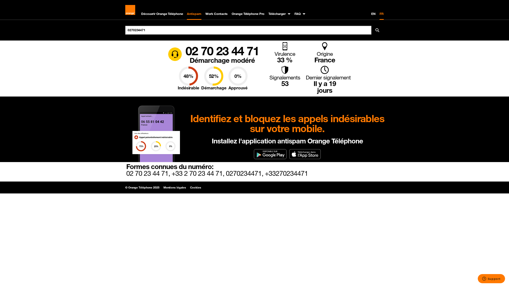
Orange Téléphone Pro (248, 14)
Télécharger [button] (277, 14)
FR (382, 14)
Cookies (195, 187)
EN (373, 14)
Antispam (194, 14)
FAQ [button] (297, 14)
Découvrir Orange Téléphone (162, 14)
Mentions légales (174, 187)
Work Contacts (216, 14)
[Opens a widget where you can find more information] (491, 279)
